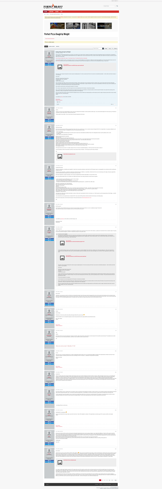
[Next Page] (112, 48)
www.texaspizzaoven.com (86, 197)
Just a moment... (66, 64)
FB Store (58, 60)
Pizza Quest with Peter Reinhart (55, 14)
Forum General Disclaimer (49, 38)
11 (109, 480)
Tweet (50, 64)
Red (47, 484)
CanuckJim (49, 335)
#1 (115, 51)
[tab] (46, 46)
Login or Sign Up (114, 0)
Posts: (48, 61)
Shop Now (51, 11)
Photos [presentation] (57, 46)
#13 (115, 410)
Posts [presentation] (46, 46)
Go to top (114, 484)
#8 (115, 309)
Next (116, 480)
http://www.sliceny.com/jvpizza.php (69, 460)
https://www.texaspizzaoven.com (69, 154)
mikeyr (49, 394)
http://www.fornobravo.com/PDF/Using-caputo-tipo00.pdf (73, 65)
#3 (115, 125)
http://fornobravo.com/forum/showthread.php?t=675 (75, 241)
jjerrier (49, 130)
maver (49, 296)
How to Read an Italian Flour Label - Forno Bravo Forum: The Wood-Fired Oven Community (71, 58)
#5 (115, 204)
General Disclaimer (107, 484)
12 (112, 480)
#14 (115, 431)
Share (50, 63)
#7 (115, 291)
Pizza (62, 14)
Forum (48, 14)
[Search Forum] (117, 6)
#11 (115, 372)
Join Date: (47, 60)
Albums (56, 11)
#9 (115, 330)
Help (61, 11)
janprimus (49, 209)
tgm (49, 436)
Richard (49, 112)
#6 (115, 227)
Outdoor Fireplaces (59, 100)
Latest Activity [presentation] (52, 46)
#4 (115, 165)
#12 (115, 389)
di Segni (49, 232)
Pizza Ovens (58, 99)
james (49, 56)
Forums (45, 11)
